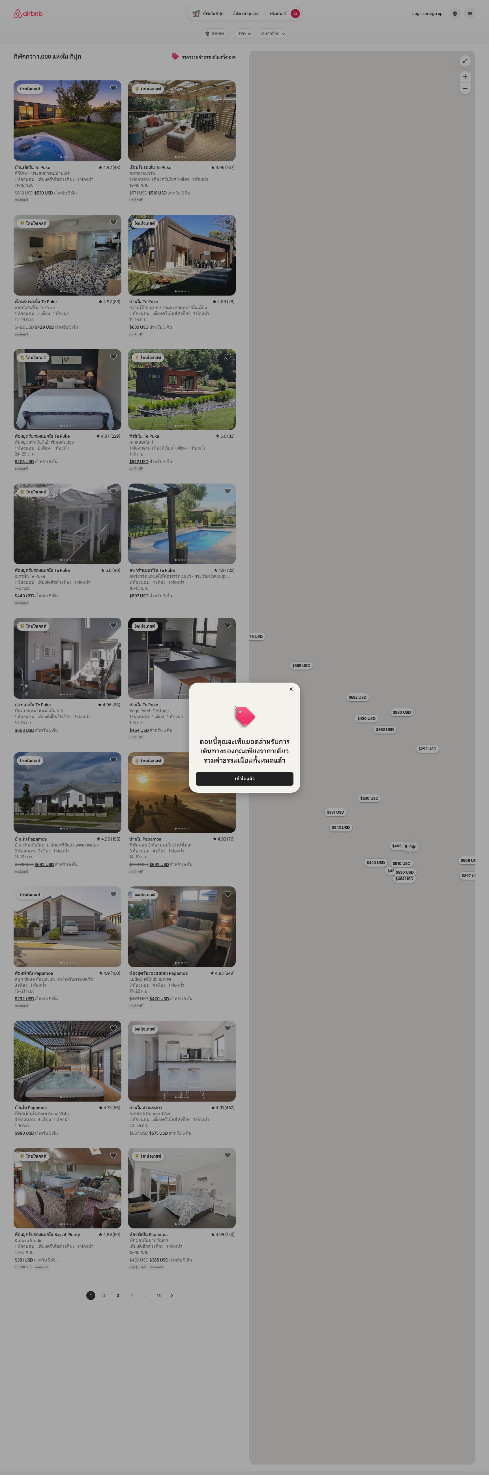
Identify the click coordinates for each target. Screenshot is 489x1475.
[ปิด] (291, 689)
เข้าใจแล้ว (244, 779)
